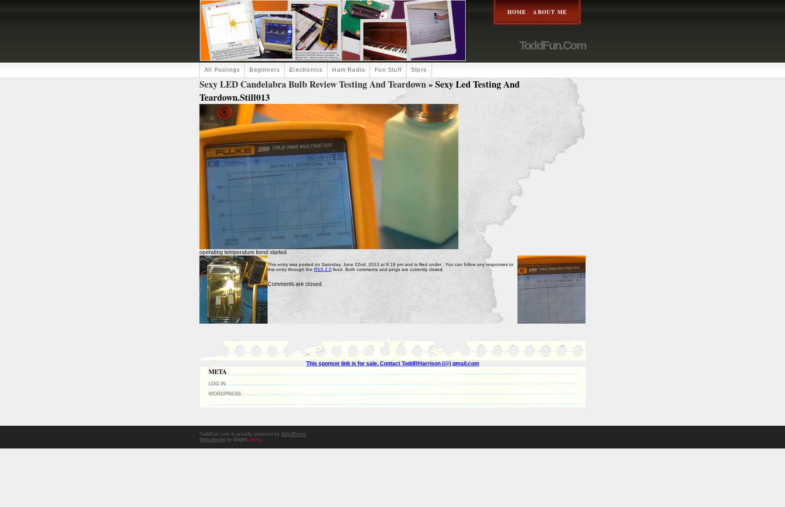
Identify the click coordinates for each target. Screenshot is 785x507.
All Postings (222, 70)
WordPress (225, 393)
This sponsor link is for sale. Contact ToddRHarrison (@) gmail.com (392, 363)
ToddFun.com (552, 45)
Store (419, 70)
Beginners (264, 70)
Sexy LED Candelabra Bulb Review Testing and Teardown (312, 84)
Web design (212, 439)
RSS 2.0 (323, 269)
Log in (217, 383)
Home (517, 12)
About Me (550, 12)
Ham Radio (348, 70)
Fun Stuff (388, 70)
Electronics (306, 70)
